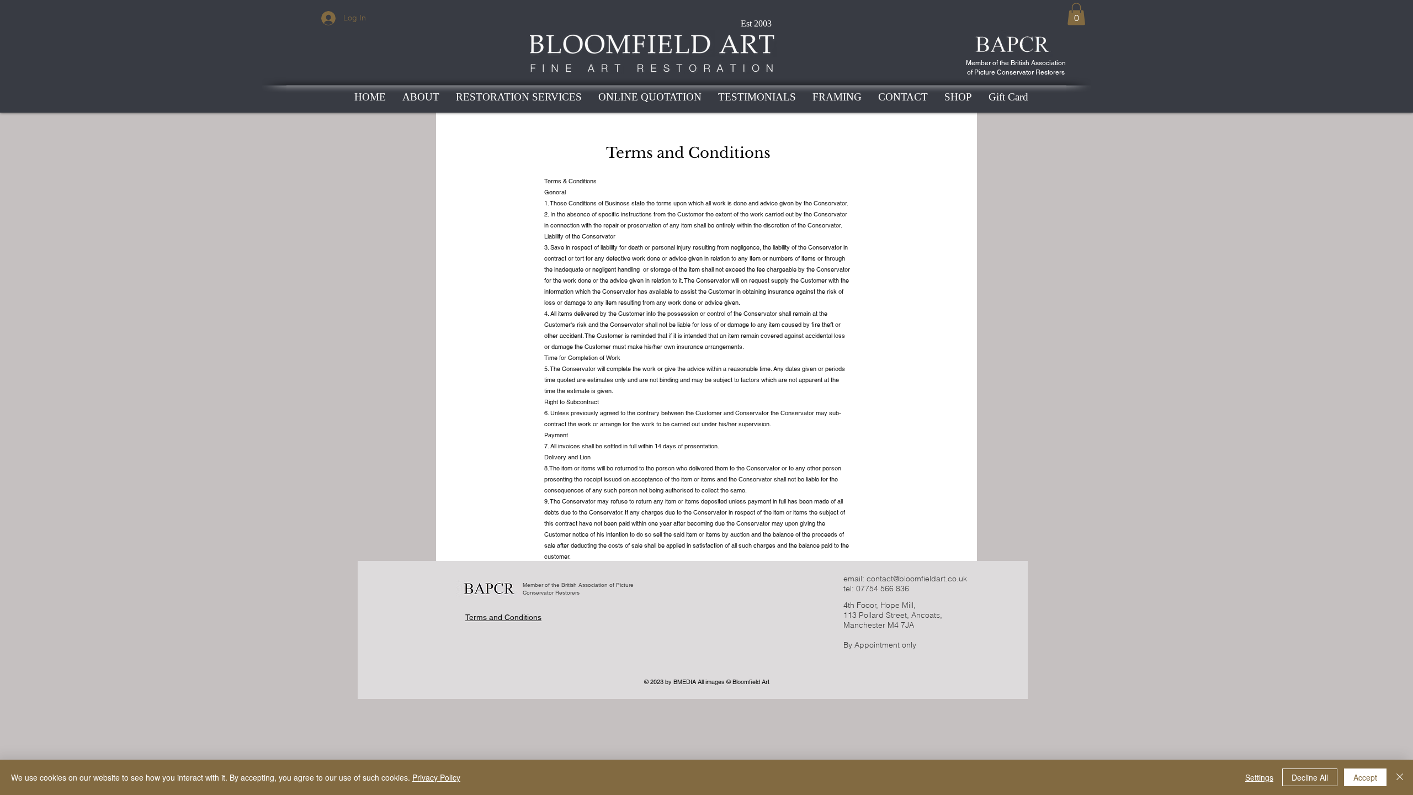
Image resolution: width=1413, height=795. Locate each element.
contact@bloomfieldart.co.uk (917, 579)
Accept (1365, 777)
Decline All (1310, 777)
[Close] (1399, 777)
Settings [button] (1259, 777)
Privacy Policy (436, 777)
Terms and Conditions (503, 617)
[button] (1076, 14)
